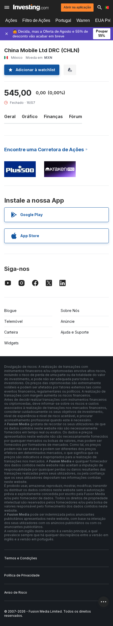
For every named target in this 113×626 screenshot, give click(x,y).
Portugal (63, 20)
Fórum (75, 116)
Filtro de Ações (36, 20)
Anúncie (68, 321)
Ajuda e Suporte (75, 332)
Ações (11, 20)
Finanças (53, 116)
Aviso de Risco (15, 592)
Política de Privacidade (22, 575)
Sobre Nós (70, 310)
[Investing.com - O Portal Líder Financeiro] (31, 7)
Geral (10, 116)
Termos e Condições (20, 558)
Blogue (10, 310)
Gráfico (30, 116)
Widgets (11, 343)
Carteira (11, 332)
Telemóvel (13, 321)
